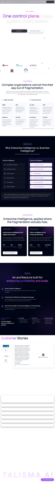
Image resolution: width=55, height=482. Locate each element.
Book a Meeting (33, 462)
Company (43, 1)
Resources (37, 1)
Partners (31, 460)
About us (31, 455)
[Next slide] (53, 23)
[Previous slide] (2, 23)
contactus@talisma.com (48, 460)
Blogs (16, 453)
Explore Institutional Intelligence (9, 255)
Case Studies (17, 455)
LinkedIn (46, 453)
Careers (31, 458)
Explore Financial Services (35, 255)
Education (31, 1)
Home (31, 453)
